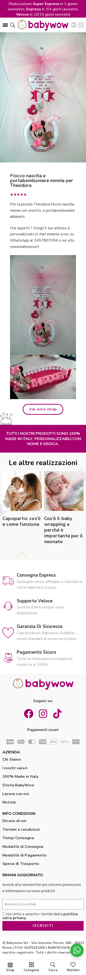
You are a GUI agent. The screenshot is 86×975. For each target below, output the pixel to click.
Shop (10, 970)
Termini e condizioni (21, 829)
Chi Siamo (11, 759)
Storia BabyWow (18, 785)
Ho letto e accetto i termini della (40, 916)
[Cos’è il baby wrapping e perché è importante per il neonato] (64, 491)
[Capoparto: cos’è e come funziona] (22, 491)
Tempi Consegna (18, 838)
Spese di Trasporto (20, 863)
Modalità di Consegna (22, 846)
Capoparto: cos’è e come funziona (21, 521)
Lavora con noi (15, 794)
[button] (43, 409)
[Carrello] (81, 25)
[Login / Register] (74, 25)
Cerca (52, 970)
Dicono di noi (14, 820)
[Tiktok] (57, 713)
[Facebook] (28, 713)
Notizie (9, 802)
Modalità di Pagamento (24, 855)
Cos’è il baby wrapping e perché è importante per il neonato (63, 530)
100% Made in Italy (20, 776)
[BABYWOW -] (43, 25)
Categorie (31, 970)
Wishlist (73, 970)
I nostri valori (14, 768)
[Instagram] (43, 713)
